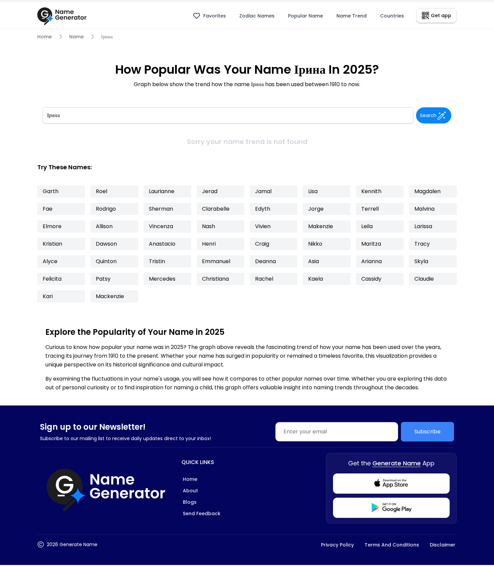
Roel (101, 191)
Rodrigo (106, 209)
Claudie (424, 279)
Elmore (52, 226)
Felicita (52, 279)
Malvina (424, 209)
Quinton (106, 261)
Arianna (371, 261)
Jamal (263, 191)
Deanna (265, 261)
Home (44, 36)
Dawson (106, 244)
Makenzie (320, 226)
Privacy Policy (337, 544)
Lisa (313, 191)
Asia (313, 261)
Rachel (264, 279)
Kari (48, 296)
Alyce (50, 261)
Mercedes (162, 279)
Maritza (371, 244)
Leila (367, 226)
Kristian (52, 244)
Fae (47, 209)
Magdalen (427, 191)
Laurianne (161, 191)
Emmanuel (216, 261)
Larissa (423, 226)
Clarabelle (216, 209)
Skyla (421, 261)
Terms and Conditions (392, 544)
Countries (392, 15)
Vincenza (161, 226)
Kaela (315, 279)
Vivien (263, 226)
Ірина (107, 36)
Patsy (103, 279)
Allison (104, 226)
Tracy (422, 244)
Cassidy (371, 279)
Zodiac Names (257, 15)
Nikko (315, 244)
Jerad (209, 191)
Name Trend (351, 15)
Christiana (215, 279)
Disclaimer (442, 544)
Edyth (262, 209)
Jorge (316, 209)
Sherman (161, 209)
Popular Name (305, 15)
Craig (262, 244)
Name (76, 36)
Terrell (370, 209)
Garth (50, 191)
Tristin (157, 261)
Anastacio (162, 244)
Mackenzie (110, 296)
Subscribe (427, 431)
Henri (209, 244)
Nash (208, 226)
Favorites (214, 15)
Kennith (371, 191)
